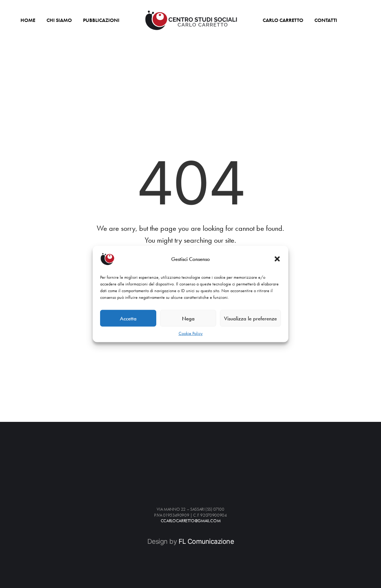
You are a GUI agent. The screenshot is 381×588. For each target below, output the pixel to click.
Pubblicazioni (101, 20)
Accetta (128, 318)
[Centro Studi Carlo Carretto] (191, 20)
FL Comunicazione (206, 541)
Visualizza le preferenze (250, 318)
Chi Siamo (59, 20)
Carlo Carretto (283, 20)
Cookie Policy (191, 333)
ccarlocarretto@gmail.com (190, 521)
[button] (277, 259)
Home (27, 20)
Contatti (325, 20)
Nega (188, 318)
